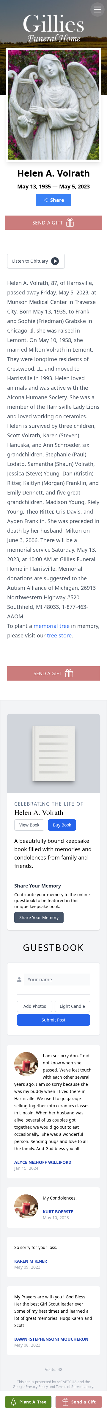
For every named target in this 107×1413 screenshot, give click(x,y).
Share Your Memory (39, 917)
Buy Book (62, 825)
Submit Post (53, 1020)
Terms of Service (70, 1386)
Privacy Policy (37, 1386)
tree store (59, 635)
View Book (29, 825)
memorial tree (52, 625)
